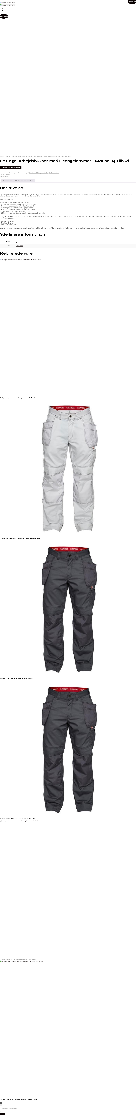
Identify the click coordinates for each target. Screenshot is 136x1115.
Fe (16, 242)
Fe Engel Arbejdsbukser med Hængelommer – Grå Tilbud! (18, 959)
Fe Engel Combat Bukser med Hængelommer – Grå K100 (17, 818)
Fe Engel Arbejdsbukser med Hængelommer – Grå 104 (17, 678)
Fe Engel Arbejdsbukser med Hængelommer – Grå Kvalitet (18, 398)
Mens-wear (19, 246)
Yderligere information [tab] (24, 181)
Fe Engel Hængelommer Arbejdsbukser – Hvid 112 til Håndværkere (20, 538)
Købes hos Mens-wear (10, 167)
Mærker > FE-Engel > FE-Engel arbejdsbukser (19, 156)
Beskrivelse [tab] (7, 181)
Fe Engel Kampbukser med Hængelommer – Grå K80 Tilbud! (18, 1099)
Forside (2, 156)
